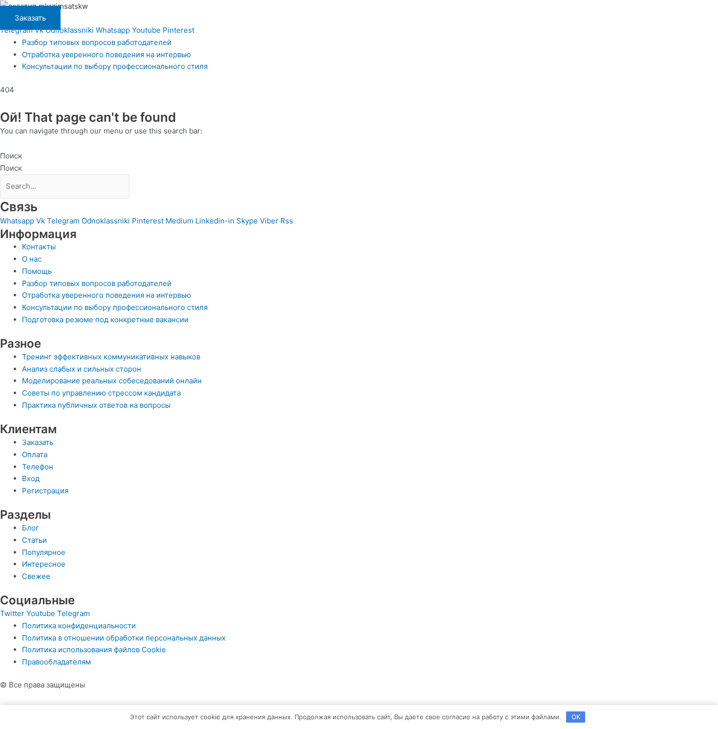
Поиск (11, 155)
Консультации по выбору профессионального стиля (115, 66)
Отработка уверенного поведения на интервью (106, 54)
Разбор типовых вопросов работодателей (96, 42)
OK (575, 717)
